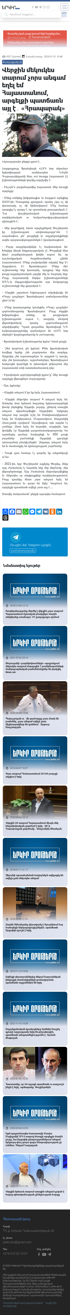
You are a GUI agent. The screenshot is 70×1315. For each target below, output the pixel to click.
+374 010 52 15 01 (15, 1253)
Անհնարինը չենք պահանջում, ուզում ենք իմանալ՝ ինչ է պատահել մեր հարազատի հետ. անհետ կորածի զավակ (34, 33)
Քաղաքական (12, 62)
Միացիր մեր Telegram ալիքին (30, 545)
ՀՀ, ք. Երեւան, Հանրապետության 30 (28, 1231)
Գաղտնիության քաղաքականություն (23, 1303)
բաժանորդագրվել (23, 550)
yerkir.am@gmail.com (17, 1242)
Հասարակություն (41, 37)
